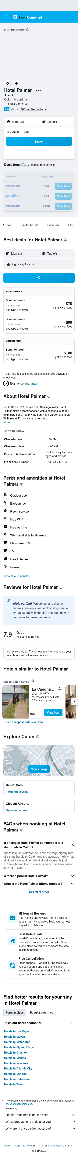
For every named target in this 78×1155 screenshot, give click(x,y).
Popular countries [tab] (41, 1012)
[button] (6, 17)
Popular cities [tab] (15, 1012)
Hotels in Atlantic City (18, 1068)
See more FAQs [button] (39, 892)
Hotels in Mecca (14, 1036)
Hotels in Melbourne (17, 1042)
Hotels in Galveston (17, 1079)
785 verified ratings (33, 109)
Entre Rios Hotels (54, 1145)
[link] (25, 722)
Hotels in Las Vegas (17, 1031)
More (6, 422)
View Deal (53, 712)
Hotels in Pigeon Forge (19, 1047)
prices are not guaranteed (19, 1103)
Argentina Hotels (23, 1145)
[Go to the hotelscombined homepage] (27, 17)
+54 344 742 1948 (16, 104)
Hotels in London (15, 1074)
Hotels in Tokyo (14, 1084)
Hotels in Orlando (15, 1052)
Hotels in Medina (15, 1058)
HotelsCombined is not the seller (27, 1115)
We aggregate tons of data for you (28, 1121)
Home (7, 1145)
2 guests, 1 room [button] (18, 131)
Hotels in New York (16, 1063)
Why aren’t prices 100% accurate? (28, 1128)
